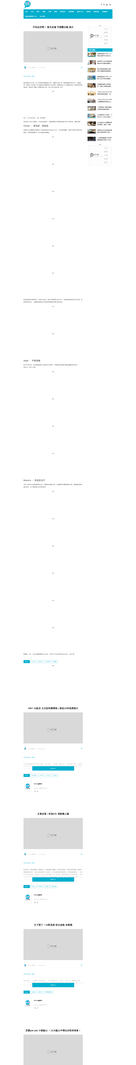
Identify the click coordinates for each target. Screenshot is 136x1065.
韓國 (55, 11)
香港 (33, 76)
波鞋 (34, 992)
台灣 (49, 11)
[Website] (35, 791)
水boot (41, 661)
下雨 (34, 661)
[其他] (81, 68)
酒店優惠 (71, 11)
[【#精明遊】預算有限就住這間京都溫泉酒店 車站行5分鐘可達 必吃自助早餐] (92, 108)
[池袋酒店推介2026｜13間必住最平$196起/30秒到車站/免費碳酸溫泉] (92, 54)
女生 (34, 886)
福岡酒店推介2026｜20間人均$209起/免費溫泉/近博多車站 (104, 78)
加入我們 (42, 16)
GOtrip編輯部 (31, 748)
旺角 (47, 886)
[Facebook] (37, 791)
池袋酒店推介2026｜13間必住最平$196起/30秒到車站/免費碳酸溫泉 (104, 55)
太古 (49, 775)
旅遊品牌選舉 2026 (31, 16)
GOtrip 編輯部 (32, 67)
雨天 (40, 992)
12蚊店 (35, 775)
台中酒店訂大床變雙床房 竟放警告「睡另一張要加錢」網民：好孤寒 (104, 124)
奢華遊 (89, 11)
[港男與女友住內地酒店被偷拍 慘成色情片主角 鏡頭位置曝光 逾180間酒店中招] (92, 131)
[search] (110, 4)
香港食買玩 (49, 992)
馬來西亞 (62, 11)
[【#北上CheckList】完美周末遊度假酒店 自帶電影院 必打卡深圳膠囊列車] (92, 93)
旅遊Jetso (80, 11)
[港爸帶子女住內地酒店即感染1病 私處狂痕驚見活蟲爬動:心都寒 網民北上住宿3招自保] (92, 64)
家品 (55, 775)
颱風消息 (96, 11)
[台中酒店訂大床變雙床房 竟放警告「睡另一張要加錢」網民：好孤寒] (92, 124)
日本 (32, 11)
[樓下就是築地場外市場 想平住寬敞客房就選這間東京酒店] (92, 70)
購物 (55, 661)
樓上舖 (54, 886)
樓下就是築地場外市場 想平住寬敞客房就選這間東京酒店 (104, 71)
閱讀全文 (53, 768)
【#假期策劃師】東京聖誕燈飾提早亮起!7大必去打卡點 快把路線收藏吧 (104, 140)
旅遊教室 (105, 11)
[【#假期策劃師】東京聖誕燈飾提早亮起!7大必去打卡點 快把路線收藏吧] (92, 139)
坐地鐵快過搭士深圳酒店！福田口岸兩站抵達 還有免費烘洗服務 (104, 86)
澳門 (38, 11)
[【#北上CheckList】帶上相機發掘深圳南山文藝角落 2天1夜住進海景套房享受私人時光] (92, 100)
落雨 (48, 661)
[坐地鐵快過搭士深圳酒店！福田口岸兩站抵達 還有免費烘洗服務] (92, 85)
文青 (40, 886)
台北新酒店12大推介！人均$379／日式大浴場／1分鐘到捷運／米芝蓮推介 (104, 117)
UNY (42, 775)
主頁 (26, 11)
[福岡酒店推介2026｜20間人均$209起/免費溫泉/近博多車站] (92, 77)
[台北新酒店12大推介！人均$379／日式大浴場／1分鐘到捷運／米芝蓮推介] (92, 116)
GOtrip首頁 (27, 76)
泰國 (44, 11)
